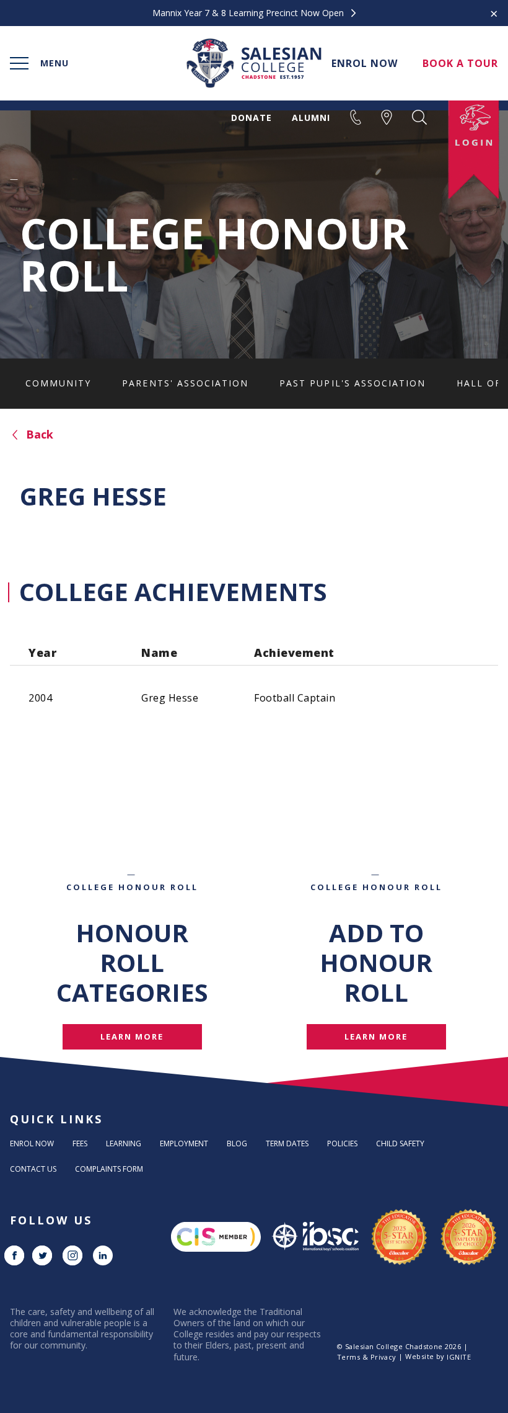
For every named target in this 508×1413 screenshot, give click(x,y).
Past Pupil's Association (352, 383)
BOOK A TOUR (460, 63)
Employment (184, 1143)
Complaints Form (109, 1169)
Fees (79, 1143)
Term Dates (287, 1143)
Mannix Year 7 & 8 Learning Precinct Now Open (249, 13)
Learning (123, 1143)
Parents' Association (185, 383)
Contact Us (33, 1169)
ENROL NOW (364, 63)
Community (58, 383)
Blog (237, 1143)
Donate (251, 117)
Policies (342, 1143)
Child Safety (400, 1143)
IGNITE (459, 1357)
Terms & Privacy (366, 1357)
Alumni (311, 117)
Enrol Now (32, 1143)
